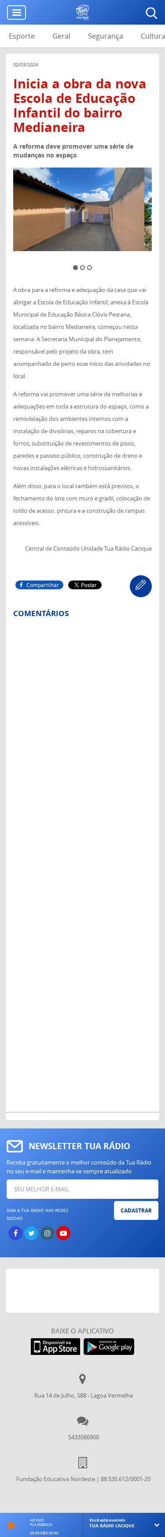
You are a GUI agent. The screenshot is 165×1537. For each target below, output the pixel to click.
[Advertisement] (85, 1291)
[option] (82, 212)
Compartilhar (42, 584)
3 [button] (89, 267)
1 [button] (75, 267)
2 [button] (82, 267)
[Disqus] (82, 740)
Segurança (105, 36)
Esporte (22, 36)
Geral (61, 36)
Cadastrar (136, 1210)
